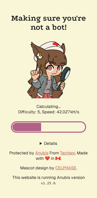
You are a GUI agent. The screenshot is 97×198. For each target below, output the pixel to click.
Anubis (41, 153)
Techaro (67, 153)
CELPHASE (65, 168)
